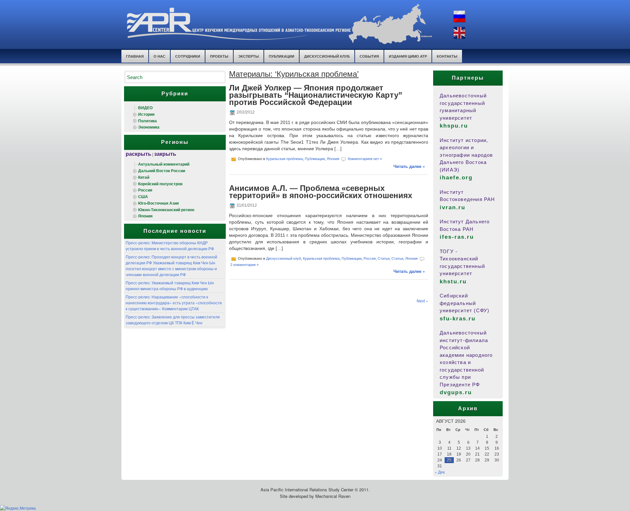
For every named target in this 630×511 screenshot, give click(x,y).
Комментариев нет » (365, 159)
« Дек (440, 472)
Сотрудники (187, 56)
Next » (422, 300)
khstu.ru (453, 281)
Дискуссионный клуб (283, 258)
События (369, 56)
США (143, 196)
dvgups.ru (456, 392)
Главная (135, 56)
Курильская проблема (284, 159)
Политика (147, 121)
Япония (145, 216)
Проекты (219, 56)
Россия (145, 190)
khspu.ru (454, 126)
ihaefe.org (456, 177)
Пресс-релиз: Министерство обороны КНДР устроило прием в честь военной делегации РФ (170, 245)
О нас (159, 56)
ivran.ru (452, 207)
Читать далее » (409, 166)
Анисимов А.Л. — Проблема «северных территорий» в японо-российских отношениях (320, 192)
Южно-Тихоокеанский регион (166, 210)
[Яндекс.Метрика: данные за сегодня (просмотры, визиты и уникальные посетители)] (18, 508)
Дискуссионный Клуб (327, 56)
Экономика (148, 127)
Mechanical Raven (332, 496)
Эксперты (248, 56)
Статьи (383, 258)
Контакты (447, 56)
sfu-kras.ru (457, 319)
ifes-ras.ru (457, 237)
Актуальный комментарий (163, 164)
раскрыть (138, 153)
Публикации (281, 56)
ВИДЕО (145, 108)
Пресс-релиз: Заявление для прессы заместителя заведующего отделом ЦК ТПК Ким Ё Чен (173, 319)
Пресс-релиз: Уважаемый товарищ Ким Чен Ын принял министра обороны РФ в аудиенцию (170, 285)
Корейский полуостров (160, 184)
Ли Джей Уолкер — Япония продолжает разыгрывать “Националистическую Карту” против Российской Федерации (315, 95)
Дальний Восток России (161, 171)
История (146, 114)
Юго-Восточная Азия (158, 203)
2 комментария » (244, 265)
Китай (143, 177)
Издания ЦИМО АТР (408, 56)
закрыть (165, 153)
